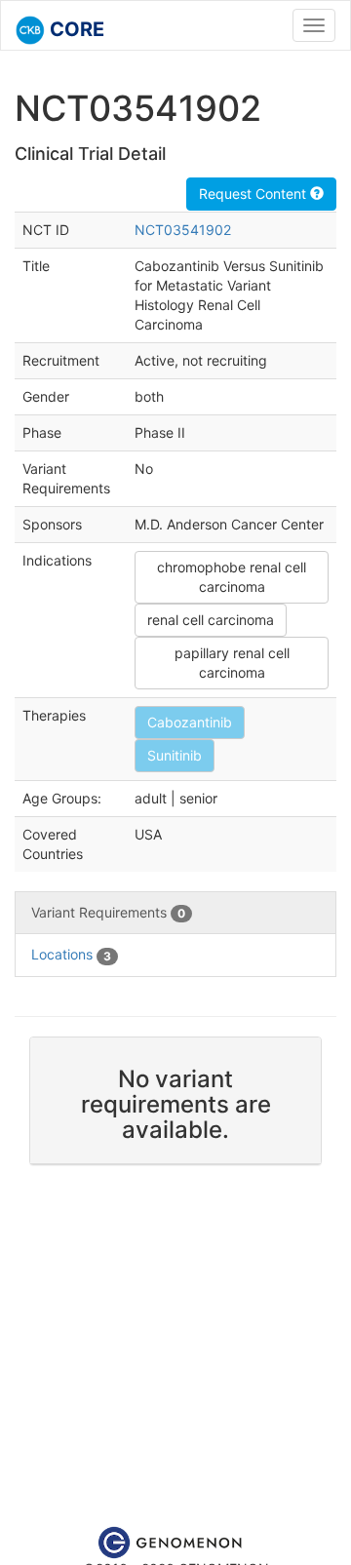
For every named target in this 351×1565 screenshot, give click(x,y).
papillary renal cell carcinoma (232, 663)
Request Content (254, 193)
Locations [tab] (71, 954)
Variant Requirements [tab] (108, 912)
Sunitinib (174, 755)
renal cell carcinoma (210, 619)
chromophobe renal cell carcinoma (231, 577)
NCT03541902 (183, 229)
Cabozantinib (189, 722)
